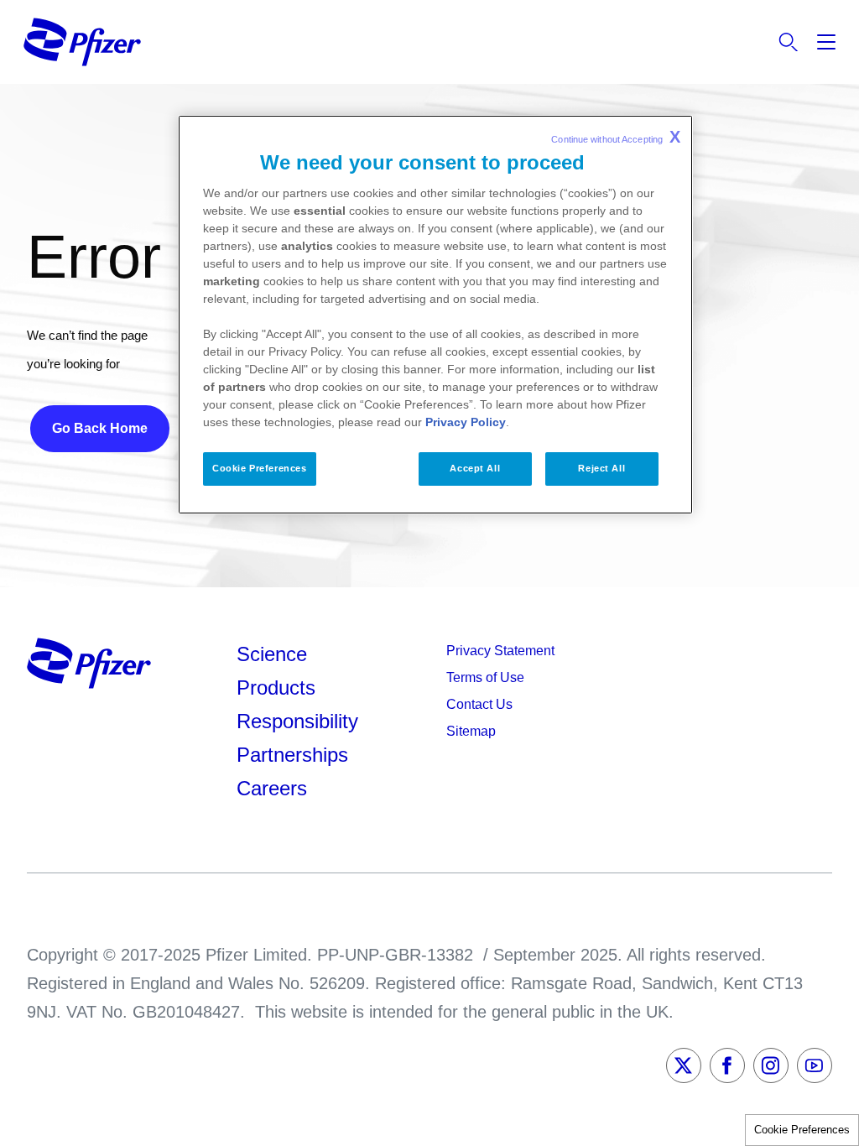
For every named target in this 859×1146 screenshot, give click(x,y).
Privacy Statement (500, 650)
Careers (272, 788)
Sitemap (471, 731)
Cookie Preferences (802, 1129)
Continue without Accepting (615, 137)
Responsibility (297, 721)
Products (276, 687)
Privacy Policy (465, 422)
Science (272, 654)
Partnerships (292, 754)
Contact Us (479, 704)
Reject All (601, 468)
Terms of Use (485, 677)
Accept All (475, 468)
